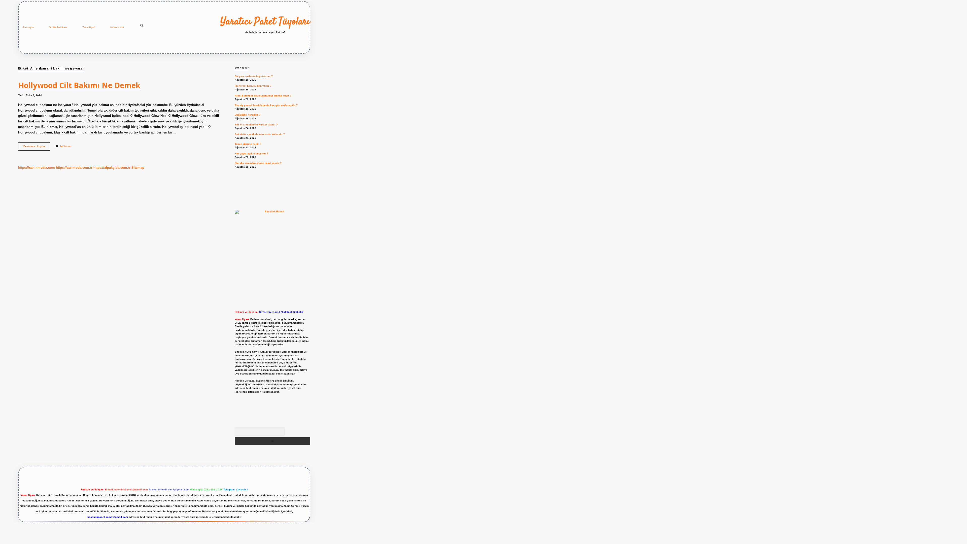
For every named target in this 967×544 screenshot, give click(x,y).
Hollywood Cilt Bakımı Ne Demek (79, 85)
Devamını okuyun (36, 147)
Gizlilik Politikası (58, 27)
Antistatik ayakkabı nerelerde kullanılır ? (260, 134)
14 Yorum (65, 146)
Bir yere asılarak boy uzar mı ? (254, 76)
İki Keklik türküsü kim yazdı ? (253, 85)
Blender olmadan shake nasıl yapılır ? (258, 163)
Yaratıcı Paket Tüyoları (265, 22)
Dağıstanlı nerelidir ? (247, 114)
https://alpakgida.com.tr (111, 167)
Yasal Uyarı (88, 27)
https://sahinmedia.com (36, 167)
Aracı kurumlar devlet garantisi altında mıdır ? (263, 95)
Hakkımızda (117, 27)
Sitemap (137, 167)
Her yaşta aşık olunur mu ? (251, 153)
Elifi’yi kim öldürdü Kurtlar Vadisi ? (256, 124)
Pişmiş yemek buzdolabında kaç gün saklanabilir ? (266, 105)
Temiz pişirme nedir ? (248, 144)
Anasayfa (28, 27)
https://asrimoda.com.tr (74, 167)
